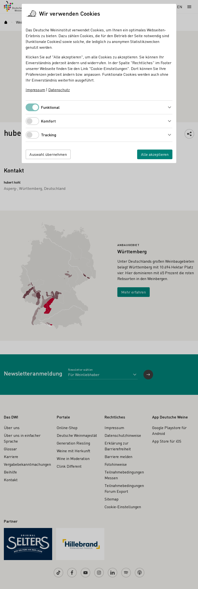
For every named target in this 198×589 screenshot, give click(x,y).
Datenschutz (59, 89)
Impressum (35, 89)
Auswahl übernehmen (48, 154)
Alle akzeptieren (155, 154)
